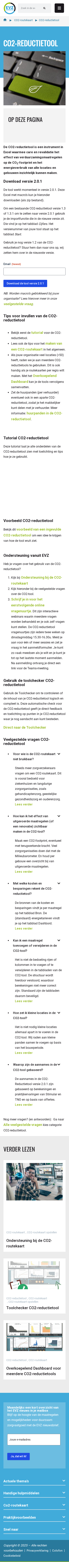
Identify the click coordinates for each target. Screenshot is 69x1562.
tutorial (37, 333)
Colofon (57, 1550)
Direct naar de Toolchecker (24, 727)
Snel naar (10, 1529)
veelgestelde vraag (18, 304)
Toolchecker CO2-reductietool (32, 1308)
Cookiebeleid (11, 1555)
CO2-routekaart (23, 20)
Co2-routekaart (15, 1505)
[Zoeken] (44, 8)
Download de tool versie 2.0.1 (25, 283)
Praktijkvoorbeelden (19, 1517)
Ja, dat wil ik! (18, 1456)
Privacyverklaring (37, 1550)
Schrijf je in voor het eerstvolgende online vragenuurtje (27, 605)
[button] (34, 1481)
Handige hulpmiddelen (21, 1493)
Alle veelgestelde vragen (22, 1125)
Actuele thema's (16, 1481)
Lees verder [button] (24, 804)
